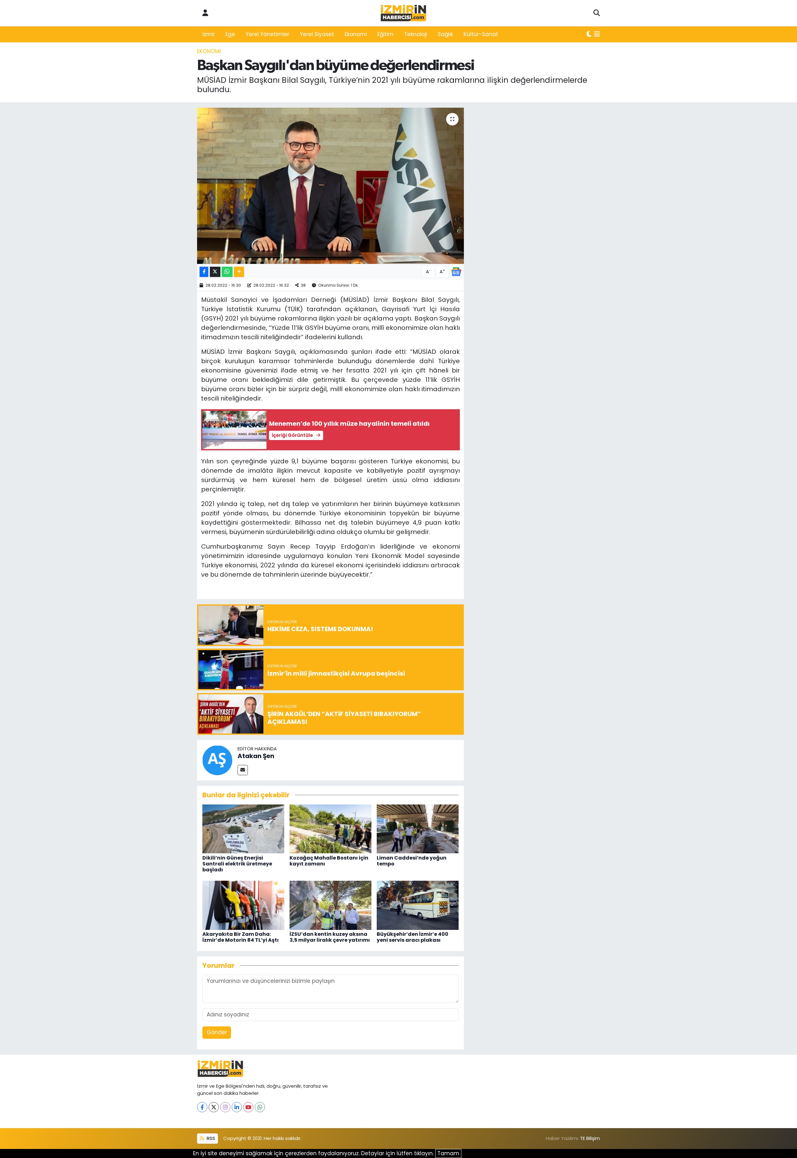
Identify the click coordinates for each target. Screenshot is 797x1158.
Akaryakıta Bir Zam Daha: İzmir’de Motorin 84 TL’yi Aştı (240, 937)
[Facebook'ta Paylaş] (204, 272)
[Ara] (596, 13)
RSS (210, 1138)
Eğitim (385, 34)
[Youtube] (248, 1107)
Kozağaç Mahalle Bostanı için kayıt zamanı (329, 860)
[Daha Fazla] (239, 272)
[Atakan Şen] (217, 759)
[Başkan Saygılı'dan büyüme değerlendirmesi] (330, 186)
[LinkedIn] (237, 1107)
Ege (230, 34)
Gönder (217, 1032)
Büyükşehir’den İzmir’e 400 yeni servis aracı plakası (412, 937)
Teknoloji (415, 34)
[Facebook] (202, 1107)
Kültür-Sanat (481, 34)
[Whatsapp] (260, 1107)
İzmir (208, 34)
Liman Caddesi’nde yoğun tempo (411, 860)
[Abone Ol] (456, 271)
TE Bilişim (590, 1138)
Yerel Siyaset (317, 34)
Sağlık (445, 34)
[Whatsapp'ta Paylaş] (227, 272)
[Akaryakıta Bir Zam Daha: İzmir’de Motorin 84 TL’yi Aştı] (243, 904)
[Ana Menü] (597, 34)
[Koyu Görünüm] (589, 34)
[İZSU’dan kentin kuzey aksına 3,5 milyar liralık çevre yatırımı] (330, 904)
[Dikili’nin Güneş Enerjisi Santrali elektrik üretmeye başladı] (243, 828)
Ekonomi (356, 34)
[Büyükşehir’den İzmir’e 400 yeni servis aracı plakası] (418, 904)
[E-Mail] (243, 770)
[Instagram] (225, 1107)
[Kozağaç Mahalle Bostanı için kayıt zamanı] (330, 828)
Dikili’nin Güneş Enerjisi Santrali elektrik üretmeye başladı (237, 863)
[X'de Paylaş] (215, 272)
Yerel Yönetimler (267, 34)
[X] (214, 1107)
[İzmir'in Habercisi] (403, 13)
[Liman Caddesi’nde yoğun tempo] (418, 828)
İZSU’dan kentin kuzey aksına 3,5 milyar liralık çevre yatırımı (330, 937)
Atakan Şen (256, 756)
